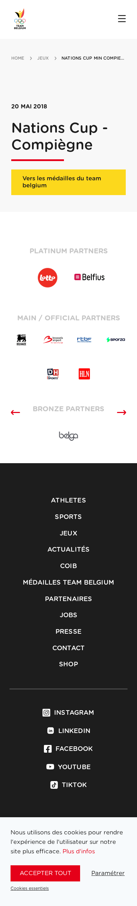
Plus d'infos (79, 851)
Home (17, 58)
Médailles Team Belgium (68, 583)
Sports (68, 517)
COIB (68, 566)
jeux (43, 58)
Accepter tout (45, 873)
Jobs (69, 615)
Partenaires (68, 599)
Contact (68, 648)
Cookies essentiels (30, 888)
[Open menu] (122, 19)
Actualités (68, 550)
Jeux (68, 534)
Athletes (68, 501)
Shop (68, 664)
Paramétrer (108, 873)
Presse (68, 632)
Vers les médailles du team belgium (61, 181)
